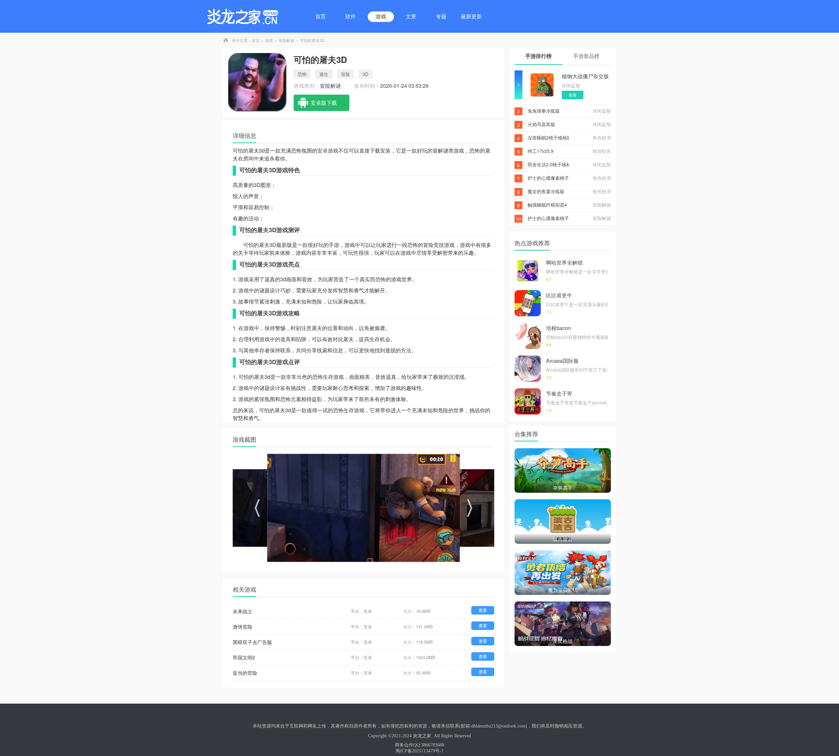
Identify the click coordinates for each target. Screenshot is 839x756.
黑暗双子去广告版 (252, 641)
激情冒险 (242, 626)
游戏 (381, 16)
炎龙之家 (422, 735)
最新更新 (471, 16)
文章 (411, 16)
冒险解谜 (286, 40)
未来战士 (242, 611)
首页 (320, 16)
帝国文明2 (244, 657)
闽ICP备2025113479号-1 (419, 750)
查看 (482, 610)
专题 (441, 16)
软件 (350, 16)
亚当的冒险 (245, 672)
